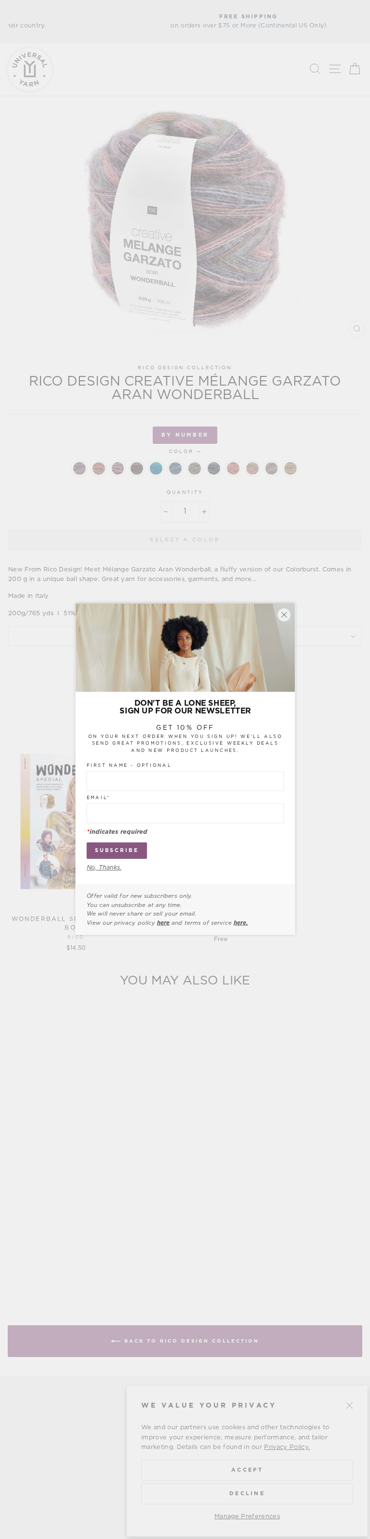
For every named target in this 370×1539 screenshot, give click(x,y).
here (163, 923)
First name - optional (129, 765)
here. (240, 923)
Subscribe (116, 851)
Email (98, 798)
